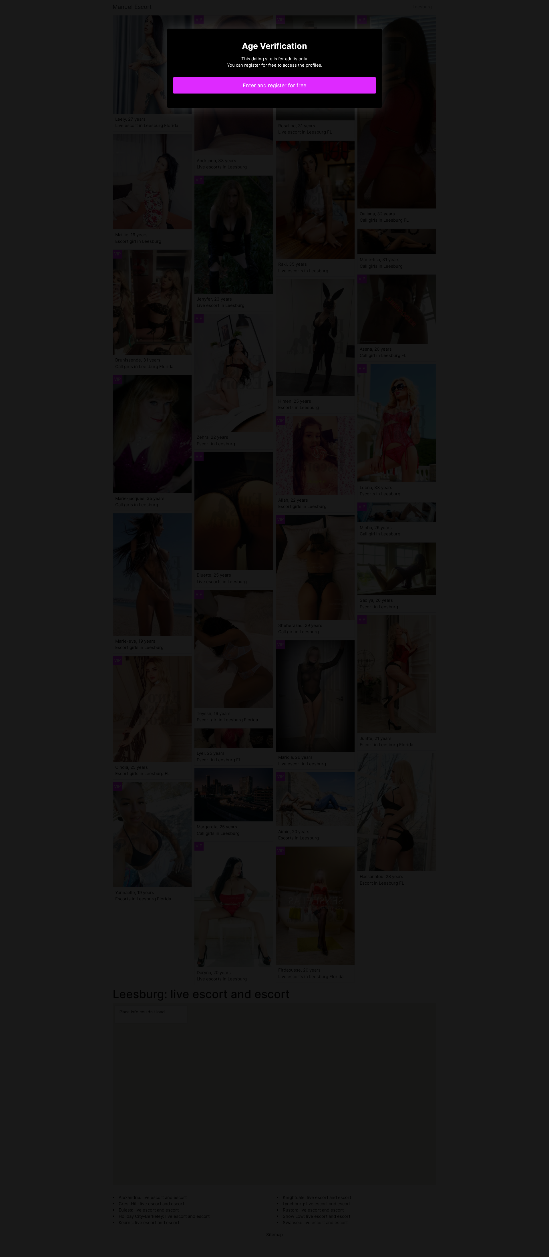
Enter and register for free (274, 85)
